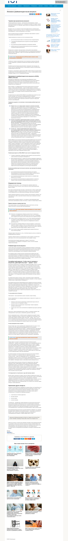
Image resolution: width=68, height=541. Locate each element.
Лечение (46, 5)
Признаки (20, 5)
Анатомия (40, 5)
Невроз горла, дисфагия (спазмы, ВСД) (55, 50)
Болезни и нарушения (12, 5)
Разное (51, 5)
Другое (55, 5)
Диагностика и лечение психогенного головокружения (55, 14)
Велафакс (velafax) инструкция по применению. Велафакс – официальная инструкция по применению (56, 20)
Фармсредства (26, 5)
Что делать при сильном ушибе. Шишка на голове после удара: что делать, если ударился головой (56, 40)
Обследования (34, 5)
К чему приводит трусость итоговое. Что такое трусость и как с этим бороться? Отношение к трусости (53, 35)
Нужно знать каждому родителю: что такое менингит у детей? (55, 45)
